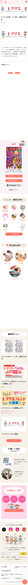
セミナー (5, 387)
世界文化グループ (7, 578)
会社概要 (5, 566)
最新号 (8, 557)
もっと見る (14, 440)
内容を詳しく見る (15, 176)
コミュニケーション (8, 413)
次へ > (17, 72)
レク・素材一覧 (14, 234)
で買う (18, 189)
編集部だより (18, 559)
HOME (3, 557)
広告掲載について (20, 578)
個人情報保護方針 (7, 570)
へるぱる (10, 549)
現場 (4, 411)
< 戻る (10, 72)
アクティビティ (11, 411)
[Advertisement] (14, 92)
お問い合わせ (19, 574)
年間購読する (15, 180)
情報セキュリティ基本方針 (21, 567)
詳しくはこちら (14, 510)
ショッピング (10, 559)
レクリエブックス (22, 557)
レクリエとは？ (1, 3)
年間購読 (14, 557)
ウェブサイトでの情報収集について (7, 575)
